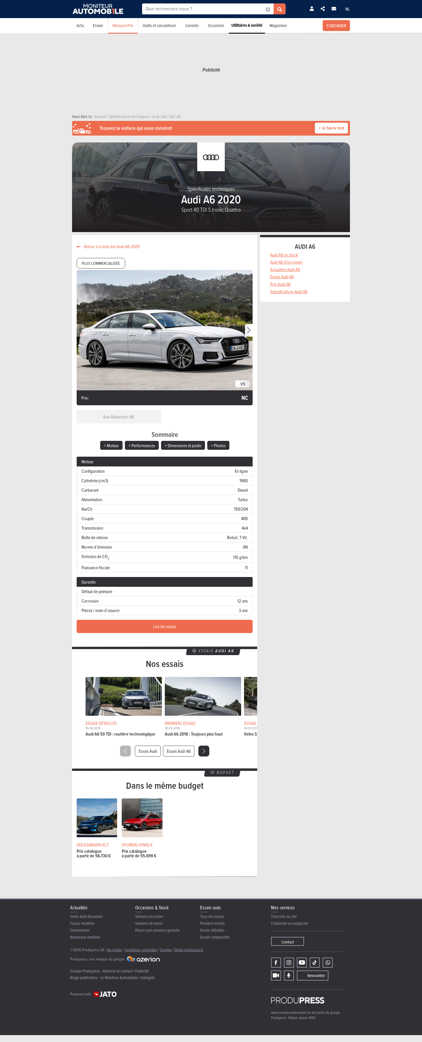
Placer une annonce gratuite (157, 930)
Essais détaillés (212, 930)
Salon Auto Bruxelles (86, 916)
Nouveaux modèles (85, 937)
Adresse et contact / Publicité (126, 971)
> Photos (218, 445)
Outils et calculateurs (159, 25)
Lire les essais (164, 626)
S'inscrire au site (284, 916)
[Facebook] (276, 963)
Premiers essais (212, 923)
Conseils (192, 25)
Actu (80, 25)
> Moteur (111, 445)
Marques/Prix (123, 25)
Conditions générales (141, 949)
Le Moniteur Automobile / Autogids (127, 978)
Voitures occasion (149, 916)
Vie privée (114, 949)
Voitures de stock (148, 923)
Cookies (166, 949)
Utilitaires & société (246, 25)
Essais (98, 25)
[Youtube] (302, 963)
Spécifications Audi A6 (288, 291)
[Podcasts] (289, 975)
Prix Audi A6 (280, 284)
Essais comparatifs (215, 937)
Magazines (278, 25)
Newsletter (316, 975)
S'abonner (336, 25)
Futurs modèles (82, 923)
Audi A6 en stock (284, 255)
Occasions (216, 25)
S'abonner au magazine (289, 923)
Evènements (80, 930)
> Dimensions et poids (183, 445)
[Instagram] (289, 963)
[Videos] (276, 975)
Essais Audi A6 (179, 751)
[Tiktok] (315, 963)
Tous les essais (212, 916)
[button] (249, 330)
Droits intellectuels (189, 949)
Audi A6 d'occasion (286, 262)
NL (347, 9)
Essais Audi (148, 751)
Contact (288, 942)
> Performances (142, 445)
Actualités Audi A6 (285, 269)
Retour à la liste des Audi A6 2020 (111, 246)
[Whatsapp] (328, 963)
